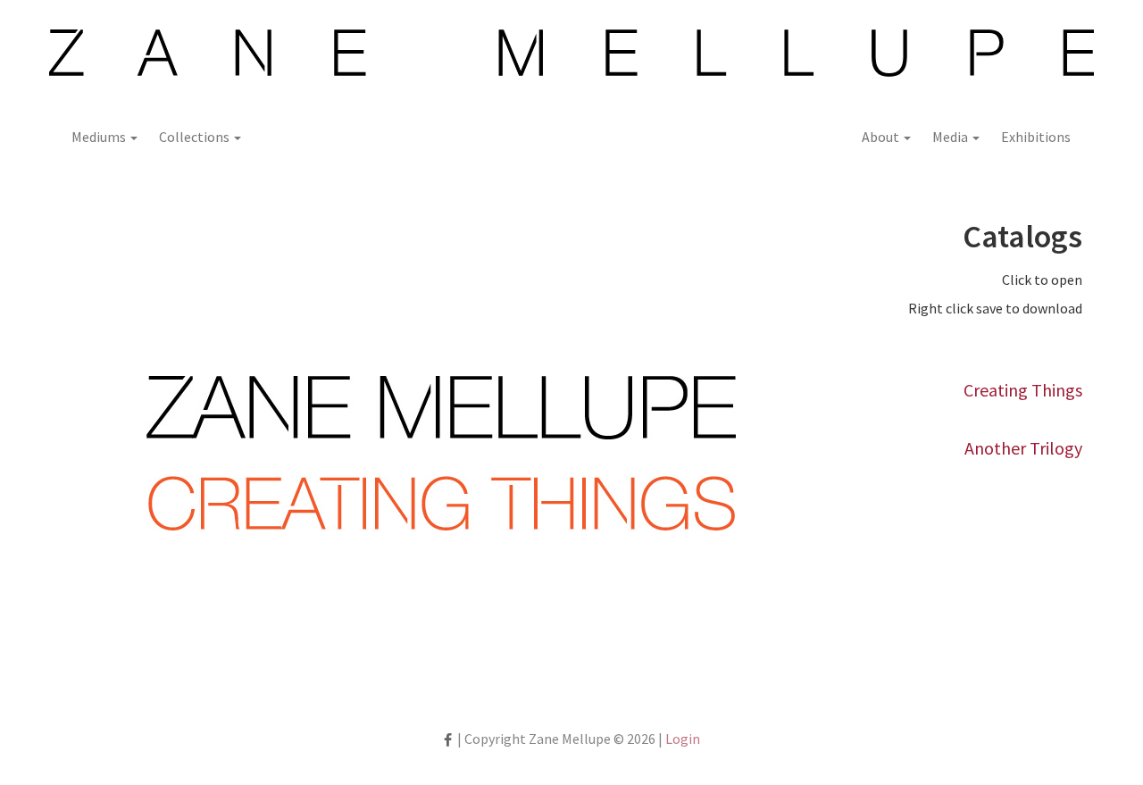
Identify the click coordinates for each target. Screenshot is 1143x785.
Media (951, 137)
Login (682, 738)
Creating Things (1023, 390)
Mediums (100, 137)
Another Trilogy (1023, 448)
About (882, 137)
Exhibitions (1036, 137)
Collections (195, 137)
